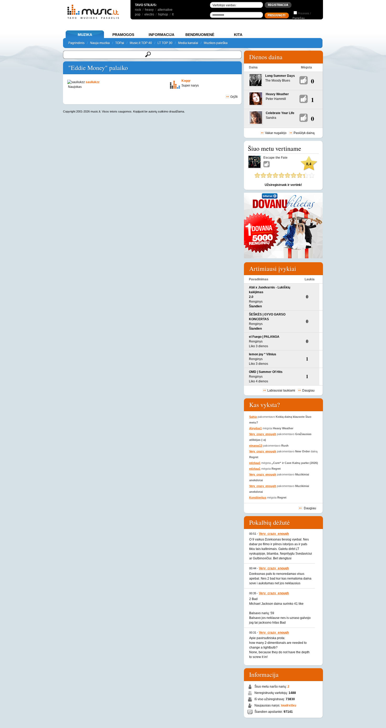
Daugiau (308, 390)
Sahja (253, 416)
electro (149, 14)
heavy (149, 10)
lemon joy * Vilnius (262, 354)
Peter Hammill (276, 99)
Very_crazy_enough (262, 434)
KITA (238, 35)
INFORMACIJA (161, 35)
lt (173, 14)
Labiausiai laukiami (281, 390)
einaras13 (255, 445)
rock (138, 10)
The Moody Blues (277, 80)
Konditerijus (257, 497)
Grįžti (233, 97)
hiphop (163, 14)
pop (137, 14)
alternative (165, 10)
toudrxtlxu (288, 705)
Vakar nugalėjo (275, 133)
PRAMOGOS (123, 35)
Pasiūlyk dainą (304, 133)
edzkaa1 (254, 462)
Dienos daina (266, 57)
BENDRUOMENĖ (199, 35)
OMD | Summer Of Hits (266, 372)
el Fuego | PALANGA (264, 337)
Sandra (271, 118)
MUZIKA (85, 35)
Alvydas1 (255, 428)
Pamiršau (299, 18)
